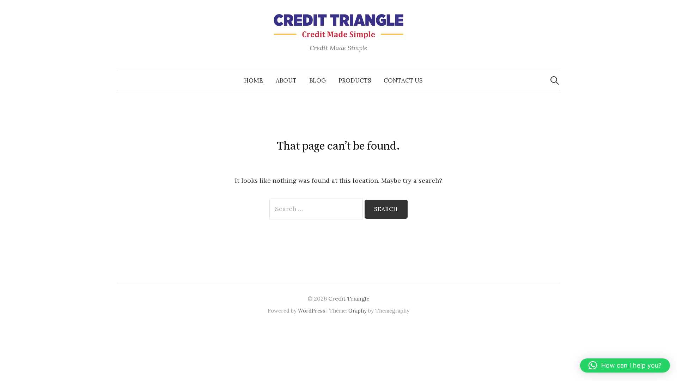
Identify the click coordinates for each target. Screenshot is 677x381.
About (286, 80)
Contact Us (403, 80)
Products (354, 80)
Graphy (357, 310)
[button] (625, 365)
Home (253, 80)
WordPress (311, 310)
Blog (317, 80)
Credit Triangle (349, 298)
